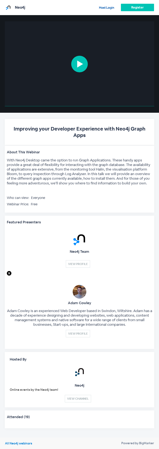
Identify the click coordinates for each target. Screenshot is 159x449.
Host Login (106, 8)
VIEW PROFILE (78, 264)
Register (137, 7)
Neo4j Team (79, 251)
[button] (79, 64)
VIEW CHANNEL (78, 399)
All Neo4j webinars (18, 443)
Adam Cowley (79, 303)
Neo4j (79, 385)
